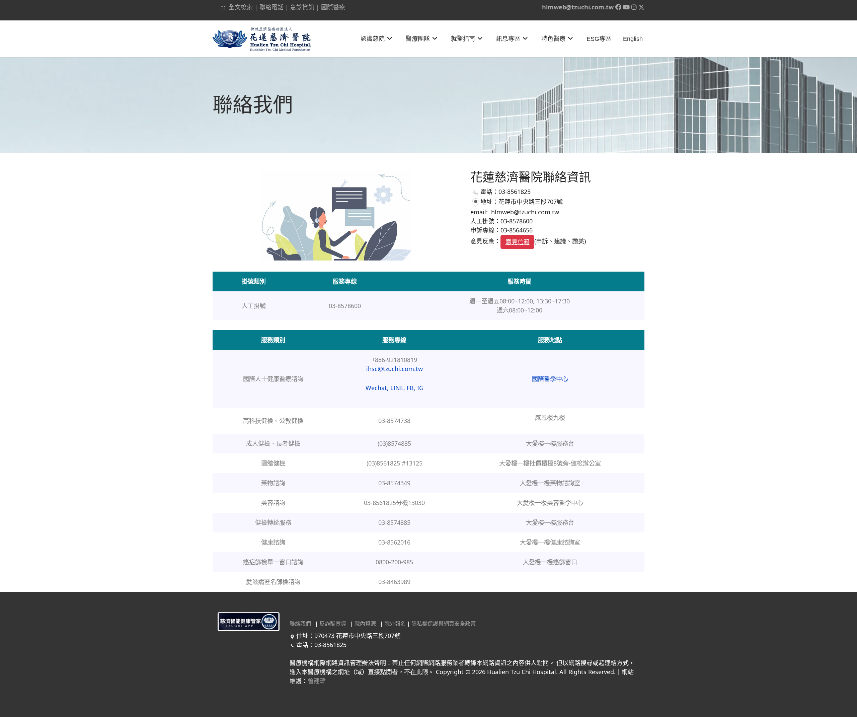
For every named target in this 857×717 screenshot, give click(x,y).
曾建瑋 (317, 681)
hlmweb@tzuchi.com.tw (578, 7)
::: (223, 7)
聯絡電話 (271, 7)
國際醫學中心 (550, 379)
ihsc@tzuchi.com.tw (394, 369)
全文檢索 (241, 7)
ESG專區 (599, 38)
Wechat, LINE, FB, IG (394, 388)
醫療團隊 (418, 38)
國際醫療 (333, 7)
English (633, 38)
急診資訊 (302, 7)
